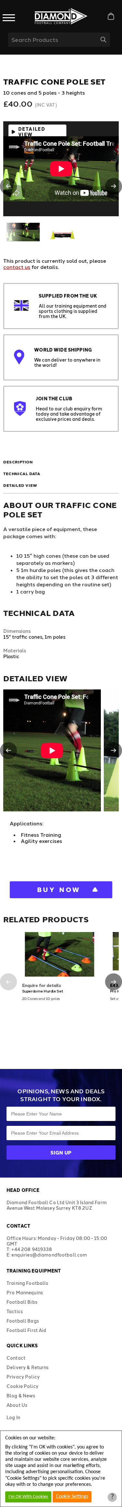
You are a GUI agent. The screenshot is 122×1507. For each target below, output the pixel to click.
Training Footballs (27, 1283)
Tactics (15, 1311)
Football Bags (23, 1321)
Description (18, 462)
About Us (17, 1405)
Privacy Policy (23, 1377)
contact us (16, 267)
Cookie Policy (22, 1386)
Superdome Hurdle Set (42, 991)
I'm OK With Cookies (28, 1496)
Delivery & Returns (28, 1367)
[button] (8, 186)
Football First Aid (27, 1330)
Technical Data (21, 473)
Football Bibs (22, 1302)
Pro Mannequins (25, 1292)
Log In (13, 1417)
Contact (16, 1358)
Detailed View (31, 131)
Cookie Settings (72, 1496)
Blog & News (21, 1395)
